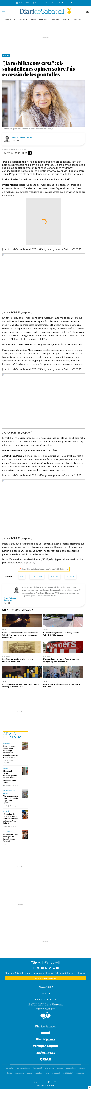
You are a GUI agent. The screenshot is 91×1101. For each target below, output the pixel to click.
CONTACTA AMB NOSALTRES (45, 978)
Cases (54, 3)
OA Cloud (51, 1085)
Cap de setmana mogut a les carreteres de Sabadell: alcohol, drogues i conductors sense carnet (20, 635)
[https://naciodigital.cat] (45, 1033)
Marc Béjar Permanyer (10, 806)
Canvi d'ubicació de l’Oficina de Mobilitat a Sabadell (61, 685)
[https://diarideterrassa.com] (45, 1040)
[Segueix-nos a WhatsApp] (46, 968)
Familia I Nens (63, 3)
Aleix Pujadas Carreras (22, 137)
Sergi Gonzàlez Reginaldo (8, 761)
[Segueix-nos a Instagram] (42, 968)
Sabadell (10, 19)
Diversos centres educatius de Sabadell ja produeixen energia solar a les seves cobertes (10, 751)
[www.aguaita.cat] (10, 1068)
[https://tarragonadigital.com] (45, 1046)
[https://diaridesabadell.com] (45, 1026)
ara (21, 577)
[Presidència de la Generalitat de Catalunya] (39, 1004)
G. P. (4, 844)
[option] (43, 105)
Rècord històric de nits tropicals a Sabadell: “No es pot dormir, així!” (21, 685)
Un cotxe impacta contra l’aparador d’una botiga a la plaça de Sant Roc (61, 660)
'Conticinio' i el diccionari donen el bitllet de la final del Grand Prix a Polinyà (10, 818)
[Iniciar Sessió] (87, 11)
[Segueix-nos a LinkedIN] (54, 968)
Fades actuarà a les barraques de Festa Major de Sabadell (10, 838)
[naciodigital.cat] (23, 1068)
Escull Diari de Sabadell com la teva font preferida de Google (45, 569)
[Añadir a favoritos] (30, 153)
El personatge (37, 577)
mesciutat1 (54, 577)
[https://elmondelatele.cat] (45, 1053)
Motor (73, 3)
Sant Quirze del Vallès (9, 791)
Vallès (23, 19)
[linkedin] (9, 603)
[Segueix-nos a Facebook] (34, 968)
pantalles (70, 577)
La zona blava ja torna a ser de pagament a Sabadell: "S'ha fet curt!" (61, 634)
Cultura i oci (44, 19)
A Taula (47, 3)
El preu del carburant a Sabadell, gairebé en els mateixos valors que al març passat (10, 776)
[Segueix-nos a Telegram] (50, 968)
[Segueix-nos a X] (38, 968)
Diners (33, 19)
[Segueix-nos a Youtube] (57, 968)
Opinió (66, 19)
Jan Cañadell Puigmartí (10, 785)
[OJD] (45, 1015)
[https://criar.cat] (45, 1059)
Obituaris (77, 19)
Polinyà (6, 811)
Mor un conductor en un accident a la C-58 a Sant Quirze (10, 799)
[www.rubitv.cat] (47, 1073)
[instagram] (5, 603)
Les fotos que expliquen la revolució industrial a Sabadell (17, 660)
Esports (55, 19)
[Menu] (3, 11)
